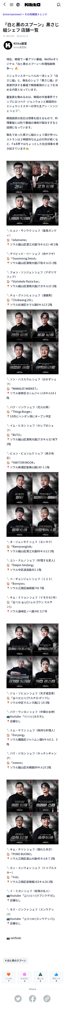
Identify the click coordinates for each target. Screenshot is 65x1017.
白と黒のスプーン (15, 960)
